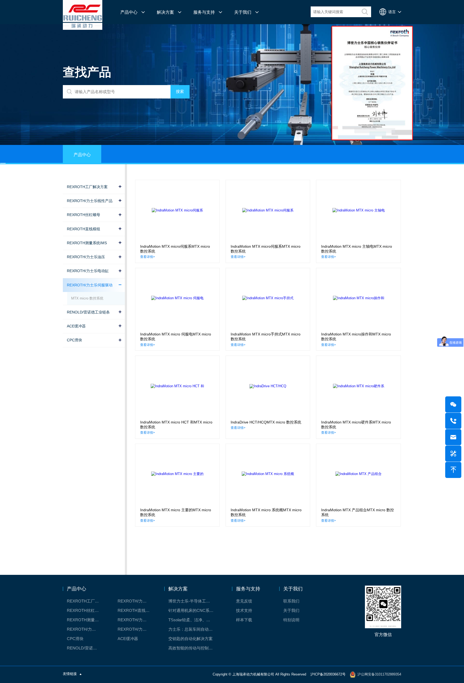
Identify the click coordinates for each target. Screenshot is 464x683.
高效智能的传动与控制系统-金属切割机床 (193, 648)
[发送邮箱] (453, 437)
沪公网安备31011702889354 (379, 674)
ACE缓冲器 (128, 638)
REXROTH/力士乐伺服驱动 (136, 629)
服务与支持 (204, 12)
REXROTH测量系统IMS (85, 620)
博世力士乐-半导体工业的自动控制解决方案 (193, 601)
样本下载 (244, 620)
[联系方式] (453, 421)
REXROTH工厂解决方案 (85, 601)
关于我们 (242, 12)
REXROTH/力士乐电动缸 (136, 620)
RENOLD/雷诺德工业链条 (85, 648)
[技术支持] (453, 453)
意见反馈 (244, 601)
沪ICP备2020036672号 (328, 674)
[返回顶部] (453, 470)
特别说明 (291, 620)
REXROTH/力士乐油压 (85, 629)
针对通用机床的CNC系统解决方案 (193, 610)
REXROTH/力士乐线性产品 (136, 601)
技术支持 (244, 610)
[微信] (453, 404)
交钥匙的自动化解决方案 (190, 638)
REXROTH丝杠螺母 (85, 610)
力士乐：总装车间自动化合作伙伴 (193, 629)
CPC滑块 (75, 638)
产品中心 (128, 12)
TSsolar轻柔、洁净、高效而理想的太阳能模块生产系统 (193, 620)
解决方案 (165, 12)
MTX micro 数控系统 (87, 298)
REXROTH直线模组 (136, 610)
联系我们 (291, 601)
